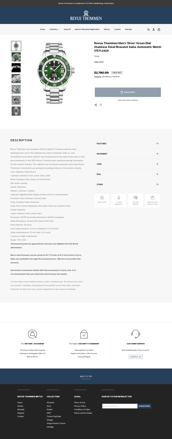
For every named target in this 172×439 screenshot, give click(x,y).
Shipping (97, 77)
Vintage (50, 420)
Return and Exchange (83, 413)
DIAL (99, 174)
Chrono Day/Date (54, 416)
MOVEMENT (102, 153)
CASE (99, 163)
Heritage (50, 427)
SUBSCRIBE (144, 406)
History (20, 406)
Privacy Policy (80, 406)
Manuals (20, 409)
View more (99, 61)
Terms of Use (79, 402)
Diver (49, 406)
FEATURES (101, 143)
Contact (20, 416)
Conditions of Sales (82, 409)
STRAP (100, 184)
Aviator (50, 409)
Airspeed (50, 402)
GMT (49, 413)
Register (20, 413)
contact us (135, 357)
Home (19, 402)
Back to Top (86, 376)
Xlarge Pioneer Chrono (56, 423)
